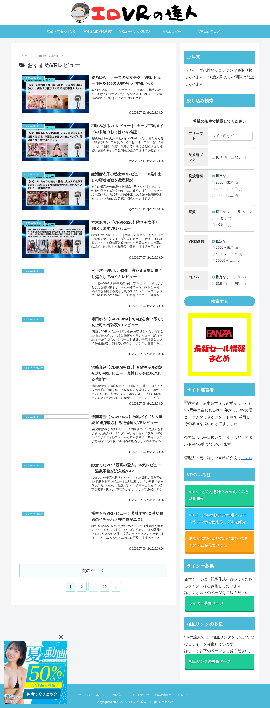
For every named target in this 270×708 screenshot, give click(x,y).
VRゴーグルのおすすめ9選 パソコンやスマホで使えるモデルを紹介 (218, 518)
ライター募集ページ (206, 603)
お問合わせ (119, 695)
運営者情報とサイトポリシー (173, 695)
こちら (246, 458)
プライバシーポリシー (93, 695)
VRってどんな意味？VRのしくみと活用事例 (219, 495)
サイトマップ (140, 695)
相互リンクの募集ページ (210, 661)
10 (105, 587)
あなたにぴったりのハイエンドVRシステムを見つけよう (218, 541)
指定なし (222, 176)
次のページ (93, 570)
